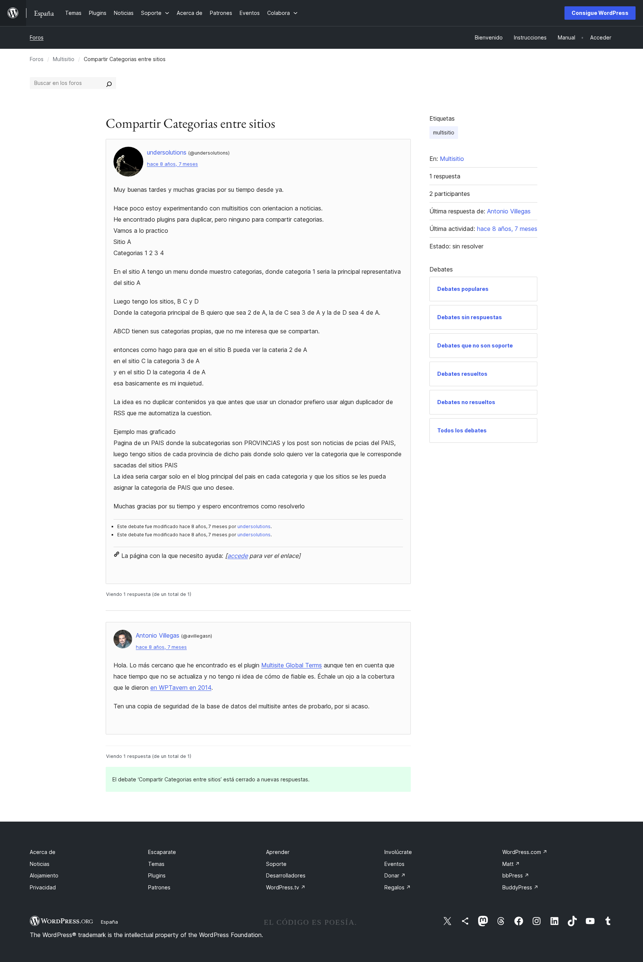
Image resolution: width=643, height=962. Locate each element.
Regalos (397, 887)
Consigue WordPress (600, 13)
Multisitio (63, 59)
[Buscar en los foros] (109, 83)
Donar (395, 875)
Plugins (157, 875)
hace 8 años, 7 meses (172, 164)
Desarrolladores (285, 875)
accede (237, 555)
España (109, 922)
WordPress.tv (285, 887)
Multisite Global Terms (291, 665)
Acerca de (42, 852)
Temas (156, 864)
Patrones (159, 887)
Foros (37, 37)
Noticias (39, 864)
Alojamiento (44, 875)
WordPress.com (524, 852)
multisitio (443, 132)
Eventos (394, 864)
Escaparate (162, 852)
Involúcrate (398, 852)
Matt (511, 864)
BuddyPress (520, 887)
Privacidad (43, 887)
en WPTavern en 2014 (180, 687)
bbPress (515, 875)
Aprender (277, 852)
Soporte (276, 864)
